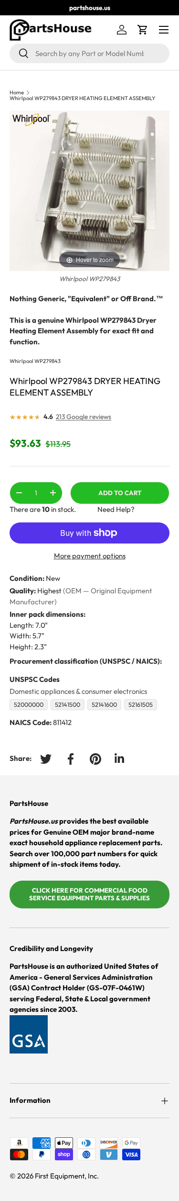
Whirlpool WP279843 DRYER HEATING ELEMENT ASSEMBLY (82, 98)
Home (17, 92)
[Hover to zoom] (89, 190)
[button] (142, 29)
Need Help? (116, 509)
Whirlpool (21, 361)
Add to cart (119, 493)
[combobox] (89, 53)
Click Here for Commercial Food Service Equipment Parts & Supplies (89, 894)
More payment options (90, 555)
